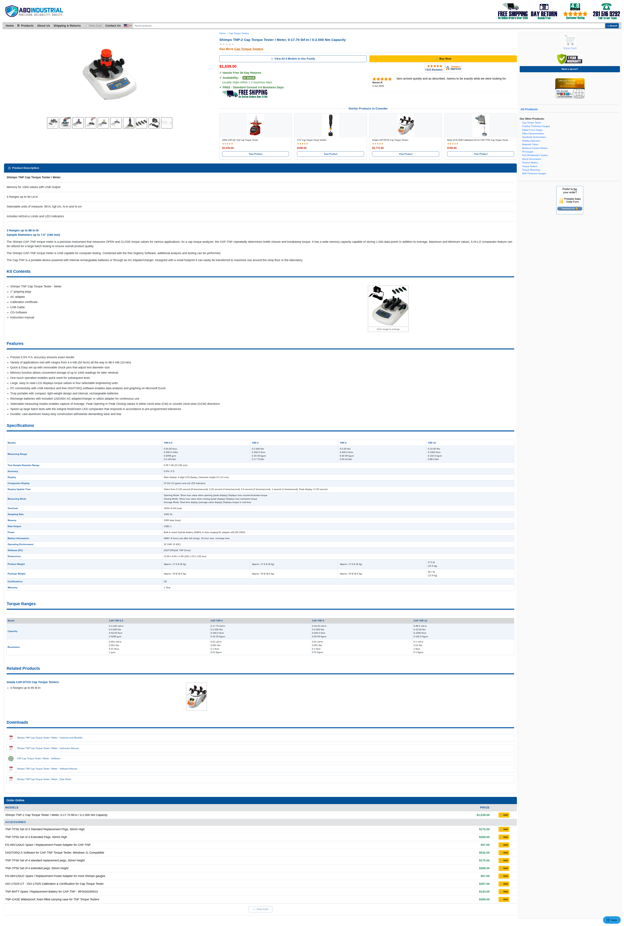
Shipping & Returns (67, 25)
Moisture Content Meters (535, 148)
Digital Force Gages (532, 130)
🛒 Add (504, 815)
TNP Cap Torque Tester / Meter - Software (38, 758)
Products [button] (27, 25)
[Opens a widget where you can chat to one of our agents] (612, 920)
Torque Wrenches (531, 170)
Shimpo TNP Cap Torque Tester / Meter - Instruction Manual (48, 748)
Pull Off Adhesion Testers (535, 155)
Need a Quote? (570, 69)
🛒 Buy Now (443, 58)
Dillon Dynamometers (533, 133)
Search (613, 25)
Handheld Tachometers (534, 137)
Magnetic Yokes (530, 144)
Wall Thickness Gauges (534, 173)
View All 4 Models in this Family (294, 58)
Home (10, 25)
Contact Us (113, 25)
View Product (255, 154)
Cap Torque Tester (531, 122)
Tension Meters (530, 162)
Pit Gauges (527, 152)
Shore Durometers (531, 159)
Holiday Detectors (531, 141)
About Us (43, 25)
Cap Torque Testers (239, 33)
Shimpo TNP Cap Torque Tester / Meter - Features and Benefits (49, 737)
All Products (529, 109)
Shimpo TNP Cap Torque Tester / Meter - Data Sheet (44, 779)
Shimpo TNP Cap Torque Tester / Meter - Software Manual (47, 768)
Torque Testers (529, 166)
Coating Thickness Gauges (536, 126)
